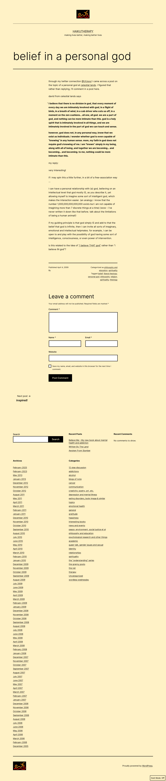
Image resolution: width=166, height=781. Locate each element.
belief (100, 273)
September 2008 (21, 622)
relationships (75, 553)
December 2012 (20, 483)
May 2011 (17, 498)
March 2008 (19, 645)
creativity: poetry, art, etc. (81, 491)
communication (76, 487)
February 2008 (20, 649)
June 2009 (18, 587)
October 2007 (19, 665)
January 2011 (19, 514)
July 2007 (17, 676)
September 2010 (21, 529)
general (72, 510)
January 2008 (19, 653)
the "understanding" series (81, 560)
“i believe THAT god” (90, 245)
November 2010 (20, 521)
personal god (93, 276)
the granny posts (77, 564)
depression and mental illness (83, 494)
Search (16, 434)
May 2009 (18, 591)
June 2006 (18, 727)
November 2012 (20, 487)
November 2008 (21, 614)
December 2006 (20, 703)
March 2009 (19, 599)
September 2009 (21, 576)
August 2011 (19, 494)
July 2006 (17, 723)
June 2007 (18, 680)
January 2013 (19, 479)
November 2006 (21, 707)
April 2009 (18, 595)
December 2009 (20, 564)
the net (72, 568)
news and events (77, 525)
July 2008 (17, 630)
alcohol (72, 475)
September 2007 (21, 669)
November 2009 (21, 568)
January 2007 (19, 700)
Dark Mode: (156, 778)
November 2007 (20, 661)
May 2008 (18, 638)
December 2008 (20, 610)
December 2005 (20, 746)
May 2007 (17, 684)
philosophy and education (81, 533)
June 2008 (18, 634)
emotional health (77, 506)
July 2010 (17, 537)
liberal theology (110, 273)
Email (88, 337)
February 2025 (20, 467)
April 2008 (18, 641)
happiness (73, 518)
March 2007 (19, 692)
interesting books (77, 521)
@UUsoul (87, 81)
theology (113, 280)
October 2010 (19, 525)
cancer (72, 483)
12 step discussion (77, 467)
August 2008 (19, 626)
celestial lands (88, 85)
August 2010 (19, 533)
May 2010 (17, 545)
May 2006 (18, 730)
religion (114, 276)
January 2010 (19, 560)
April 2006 (18, 734)
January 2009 (19, 607)
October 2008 (19, 618)
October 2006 (19, 711)
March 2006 (19, 738)
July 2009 (17, 583)
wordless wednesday (79, 580)
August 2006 (19, 719)
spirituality (113, 270)
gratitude (73, 514)
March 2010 (18, 553)
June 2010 (18, 541)
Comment (54, 309)
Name (52, 337)
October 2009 (19, 572)
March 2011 (18, 506)
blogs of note (75, 479)
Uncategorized (76, 576)
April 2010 (17, 549)
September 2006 (21, 715)
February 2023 (20, 471)
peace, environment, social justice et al (87, 529)
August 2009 (19, 580)
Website (53, 352)
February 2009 (20, 603)
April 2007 (18, 688)
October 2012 (19, 491)
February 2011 (19, 510)
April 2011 (17, 502)
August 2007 (19, 672)
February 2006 (20, 742)
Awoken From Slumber (79, 450)
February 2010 (20, 556)
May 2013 (17, 475)
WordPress (147, 766)
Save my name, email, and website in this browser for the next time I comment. (81, 367)
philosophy (105, 276)
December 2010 (20, 518)
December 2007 (20, 657)
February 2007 (20, 696)
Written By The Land (78, 447)
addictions (74, 471)
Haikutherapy (83, 31)
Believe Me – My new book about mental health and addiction (88, 441)
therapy (72, 572)
